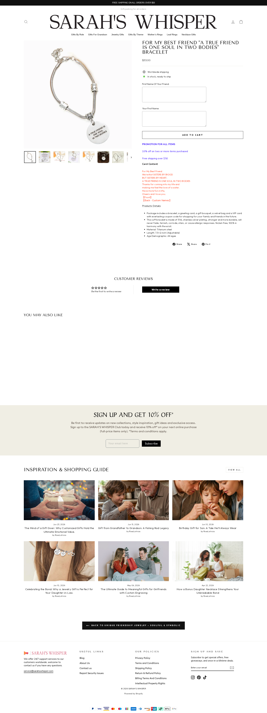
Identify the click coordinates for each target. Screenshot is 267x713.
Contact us (86, 668)
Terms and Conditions (147, 663)
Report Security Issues (92, 673)
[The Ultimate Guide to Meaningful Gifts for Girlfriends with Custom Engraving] (133, 561)
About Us (85, 663)
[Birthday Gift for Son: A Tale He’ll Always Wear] (207, 500)
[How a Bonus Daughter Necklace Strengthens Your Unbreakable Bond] (207, 561)
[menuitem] (77, 34)
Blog (82, 658)
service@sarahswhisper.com (38, 671)
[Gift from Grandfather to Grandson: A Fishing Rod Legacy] (133, 500)
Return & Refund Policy (148, 673)
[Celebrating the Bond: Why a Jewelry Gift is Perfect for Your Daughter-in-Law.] (59, 561)
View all (234, 470)
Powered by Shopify (133, 693)
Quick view (50, 373)
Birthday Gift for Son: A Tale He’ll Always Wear (208, 528)
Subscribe (151, 443)
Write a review (161, 289)
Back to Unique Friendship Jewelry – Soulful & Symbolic (136, 625)
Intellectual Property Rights (150, 683)
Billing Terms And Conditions (151, 678)
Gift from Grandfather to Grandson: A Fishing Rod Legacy (133, 528)
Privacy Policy (142, 658)
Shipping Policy (143, 668)
